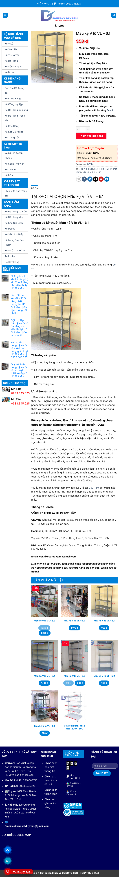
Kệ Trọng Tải (12, 55)
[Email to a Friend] (95, 179)
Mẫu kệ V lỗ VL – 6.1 (104, 620)
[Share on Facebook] (84, 179)
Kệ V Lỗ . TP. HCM (15, 250)
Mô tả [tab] (34, 188)
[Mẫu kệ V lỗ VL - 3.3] (74, 656)
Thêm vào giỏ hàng (91, 135)
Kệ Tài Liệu (11, 169)
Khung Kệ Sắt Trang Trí (16, 193)
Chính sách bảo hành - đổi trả (50, 780)
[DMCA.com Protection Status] (72, 805)
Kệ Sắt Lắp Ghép (14, 234)
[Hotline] (8, 871)
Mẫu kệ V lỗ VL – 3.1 (44, 726)
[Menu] (5, 15)
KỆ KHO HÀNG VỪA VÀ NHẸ (13, 35)
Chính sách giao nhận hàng (50, 803)
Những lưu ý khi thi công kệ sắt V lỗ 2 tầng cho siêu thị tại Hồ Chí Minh (19, 282)
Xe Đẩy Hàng (12, 262)
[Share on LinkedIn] (106, 179)
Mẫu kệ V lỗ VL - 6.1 (91, 172)
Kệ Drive (9, 72)
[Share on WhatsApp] (78, 179)
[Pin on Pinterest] (101, 179)
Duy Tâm (94, 487)
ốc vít (110, 110)
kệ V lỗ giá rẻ (87, 169)
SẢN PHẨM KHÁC (11, 203)
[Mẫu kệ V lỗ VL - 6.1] (104, 601)
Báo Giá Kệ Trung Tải (14, 90)
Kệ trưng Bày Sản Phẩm (14, 242)
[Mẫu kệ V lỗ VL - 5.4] (44, 656)
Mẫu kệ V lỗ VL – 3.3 (74, 676)
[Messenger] (8, 850)
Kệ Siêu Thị (11, 49)
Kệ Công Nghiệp (14, 104)
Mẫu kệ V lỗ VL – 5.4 (44, 676)
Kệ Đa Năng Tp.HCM (16, 211)
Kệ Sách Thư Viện (14, 163)
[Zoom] (35, 79)
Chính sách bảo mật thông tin (50, 766)
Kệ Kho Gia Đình (14, 222)
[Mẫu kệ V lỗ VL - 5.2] (104, 656)
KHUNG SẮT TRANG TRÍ (12, 183)
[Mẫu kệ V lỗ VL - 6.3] (44, 601)
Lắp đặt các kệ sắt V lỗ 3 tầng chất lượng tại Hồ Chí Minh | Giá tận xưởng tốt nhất (19, 304)
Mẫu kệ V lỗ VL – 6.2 (74, 620)
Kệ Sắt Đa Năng (13, 66)
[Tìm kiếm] (114, 15)
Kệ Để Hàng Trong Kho (15, 118)
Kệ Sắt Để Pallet (14, 131)
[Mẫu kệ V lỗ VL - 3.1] (44, 706)
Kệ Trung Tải (12, 137)
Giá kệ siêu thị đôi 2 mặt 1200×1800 (74, 727)
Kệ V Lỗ (9, 43)
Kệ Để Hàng (11, 60)
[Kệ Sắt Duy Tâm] (59, 15)
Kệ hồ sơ (9, 175)
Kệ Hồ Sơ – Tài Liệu (13, 145)
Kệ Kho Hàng (12, 126)
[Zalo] (8, 861)
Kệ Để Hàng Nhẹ (14, 217)
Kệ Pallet (10, 228)
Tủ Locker (10, 256)
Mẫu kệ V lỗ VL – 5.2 (104, 676)
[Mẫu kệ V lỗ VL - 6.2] (74, 601)
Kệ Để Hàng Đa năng (16, 109)
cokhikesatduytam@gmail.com (30, 826)
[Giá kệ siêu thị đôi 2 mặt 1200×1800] (74, 706)
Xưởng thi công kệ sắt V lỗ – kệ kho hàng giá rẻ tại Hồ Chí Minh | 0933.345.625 (19, 350)
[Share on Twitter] (90, 179)
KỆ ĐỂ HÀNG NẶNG (12, 80)
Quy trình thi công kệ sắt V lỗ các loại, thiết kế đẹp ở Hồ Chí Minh (19, 370)
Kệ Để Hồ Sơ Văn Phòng (14, 155)
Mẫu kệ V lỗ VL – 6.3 (44, 620)
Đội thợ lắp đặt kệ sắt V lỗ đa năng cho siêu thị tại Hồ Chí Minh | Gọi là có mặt (19, 328)
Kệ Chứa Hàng (13, 98)
